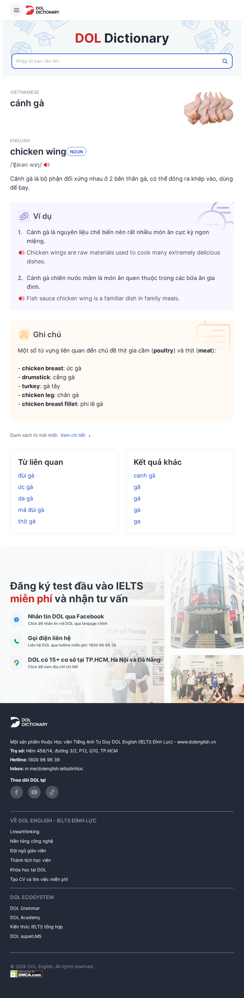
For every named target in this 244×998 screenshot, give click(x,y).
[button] (122, 164)
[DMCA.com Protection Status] (26, 973)
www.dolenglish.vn (196, 741)
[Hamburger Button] (16, 10)
